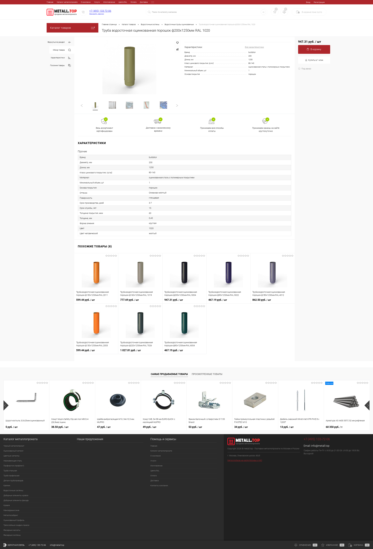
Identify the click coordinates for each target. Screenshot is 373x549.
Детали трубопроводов (13, 480)
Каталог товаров (60, 27)
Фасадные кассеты (11, 530)
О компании (86, 2)
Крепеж (6, 485)
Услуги (97, 2)
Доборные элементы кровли (15, 495)
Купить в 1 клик (315, 60)
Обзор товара (59, 50)
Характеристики (58, 58)
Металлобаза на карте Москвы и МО (244, 460)
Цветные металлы (11, 456)
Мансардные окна (11, 510)
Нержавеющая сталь (12, 461)
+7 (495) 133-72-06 (100, 10)
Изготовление (109, 2)
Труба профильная (11, 476)
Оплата (133, 2)
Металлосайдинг (10, 515)
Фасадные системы (12, 535)
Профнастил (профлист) (13, 466)
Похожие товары (57, 65)
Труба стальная (10, 471)
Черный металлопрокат (13, 446)
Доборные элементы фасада (16, 500)
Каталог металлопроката (67, 2)
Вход (308, 2)
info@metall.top (320, 445)
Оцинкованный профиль (13, 520)
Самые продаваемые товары (169, 374)
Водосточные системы (13, 490)
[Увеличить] (129, 67)
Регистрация (319, 2)
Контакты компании (159, 485)
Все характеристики (254, 47)
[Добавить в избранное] (177, 42)
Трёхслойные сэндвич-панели (16, 525)
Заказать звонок (96, 14)
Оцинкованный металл (13, 451)
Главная (50, 2)
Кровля (6, 505)
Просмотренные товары (207, 374)
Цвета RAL (122, 2)
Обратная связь (16, 545)
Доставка (144, 2)
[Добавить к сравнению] (177, 49)
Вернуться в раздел (56, 42)
